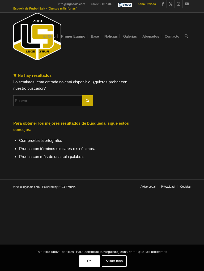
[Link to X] (171, 4)
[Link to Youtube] (187, 4)
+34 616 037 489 (101, 4)
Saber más (114, 261)
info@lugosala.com (71, 4)
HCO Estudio (66, 186)
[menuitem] (71, 4)
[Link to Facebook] (163, 4)
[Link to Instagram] (178, 4)
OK (89, 261)
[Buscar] (186, 36)
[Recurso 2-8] (37, 36)
